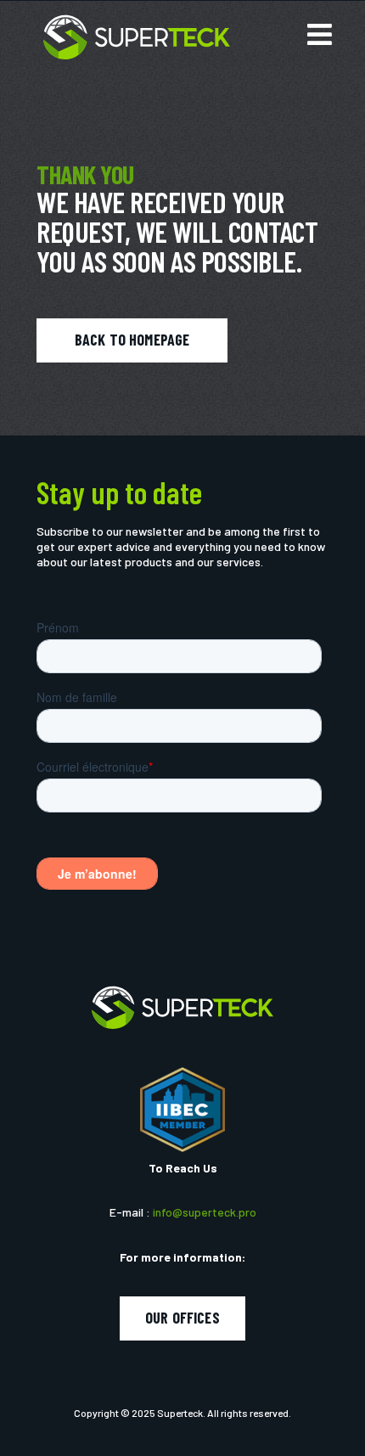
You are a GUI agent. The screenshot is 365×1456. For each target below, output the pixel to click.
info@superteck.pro (204, 1212)
